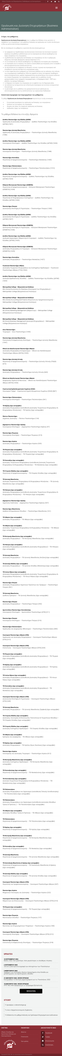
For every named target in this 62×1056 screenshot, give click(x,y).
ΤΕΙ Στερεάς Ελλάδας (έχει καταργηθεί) (15, 471)
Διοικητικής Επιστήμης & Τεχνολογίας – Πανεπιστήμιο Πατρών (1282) (27, 208)
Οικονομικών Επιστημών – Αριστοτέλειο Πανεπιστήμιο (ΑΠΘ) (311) (26, 612)
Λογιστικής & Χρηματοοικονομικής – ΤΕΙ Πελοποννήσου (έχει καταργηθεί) (29, 821)
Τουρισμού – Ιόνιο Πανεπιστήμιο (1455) (17, 332)
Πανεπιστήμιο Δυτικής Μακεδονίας (14, 130)
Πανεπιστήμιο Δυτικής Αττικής (13, 359)
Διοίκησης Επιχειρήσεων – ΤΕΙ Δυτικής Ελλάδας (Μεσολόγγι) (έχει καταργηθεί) (31, 566)
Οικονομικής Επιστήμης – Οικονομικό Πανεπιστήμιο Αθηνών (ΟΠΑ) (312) (28, 934)
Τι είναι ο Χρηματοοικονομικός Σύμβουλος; (18, 1010)
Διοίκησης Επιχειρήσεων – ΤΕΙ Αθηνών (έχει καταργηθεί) (23, 519)
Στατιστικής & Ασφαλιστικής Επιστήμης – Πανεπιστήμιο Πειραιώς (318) (28, 942)
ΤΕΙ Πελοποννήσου (9, 789)
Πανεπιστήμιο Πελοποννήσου (12, 166)
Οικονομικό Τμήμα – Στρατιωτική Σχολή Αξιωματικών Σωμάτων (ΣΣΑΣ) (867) (30, 391)
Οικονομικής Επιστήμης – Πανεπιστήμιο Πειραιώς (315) (22, 435)
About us (23, 1032)
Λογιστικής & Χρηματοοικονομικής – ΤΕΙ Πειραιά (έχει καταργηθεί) (26, 909)
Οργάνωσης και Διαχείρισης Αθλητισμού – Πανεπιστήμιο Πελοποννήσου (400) (30, 629)
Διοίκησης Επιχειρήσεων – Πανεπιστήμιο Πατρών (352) (22, 604)
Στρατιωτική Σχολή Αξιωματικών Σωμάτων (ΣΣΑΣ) (19, 389)
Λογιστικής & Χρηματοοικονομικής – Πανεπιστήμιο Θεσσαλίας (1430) (27, 160)
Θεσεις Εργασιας (23, 978)
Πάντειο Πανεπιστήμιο (10, 416)
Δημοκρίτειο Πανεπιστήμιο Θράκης (14, 424)
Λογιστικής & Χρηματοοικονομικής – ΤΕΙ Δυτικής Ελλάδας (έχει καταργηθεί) (30, 876)
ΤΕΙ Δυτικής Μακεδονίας (11, 479)
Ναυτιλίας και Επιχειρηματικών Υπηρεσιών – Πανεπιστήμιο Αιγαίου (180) (28, 926)
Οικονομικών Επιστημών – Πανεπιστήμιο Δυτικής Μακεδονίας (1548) (27, 151)
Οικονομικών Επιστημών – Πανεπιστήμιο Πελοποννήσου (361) (24, 399)
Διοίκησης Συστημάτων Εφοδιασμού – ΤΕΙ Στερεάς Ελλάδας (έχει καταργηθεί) (30, 728)
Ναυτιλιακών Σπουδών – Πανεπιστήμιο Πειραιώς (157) (22, 917)
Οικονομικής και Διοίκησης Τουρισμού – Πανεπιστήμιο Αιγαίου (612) (27, 753)
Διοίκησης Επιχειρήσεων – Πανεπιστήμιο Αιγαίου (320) (22, 443)
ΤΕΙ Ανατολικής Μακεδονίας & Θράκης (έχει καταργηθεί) (21, 863)
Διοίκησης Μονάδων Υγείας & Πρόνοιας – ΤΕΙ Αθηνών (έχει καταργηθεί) (28, 813)
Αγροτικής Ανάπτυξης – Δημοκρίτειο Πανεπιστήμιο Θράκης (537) (26, 503)
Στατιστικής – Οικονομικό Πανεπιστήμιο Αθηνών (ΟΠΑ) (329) (24, 648)
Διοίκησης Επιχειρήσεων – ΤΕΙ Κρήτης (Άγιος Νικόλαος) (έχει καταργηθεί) (29, 745)
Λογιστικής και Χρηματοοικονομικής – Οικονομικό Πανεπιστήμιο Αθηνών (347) (30, 884)
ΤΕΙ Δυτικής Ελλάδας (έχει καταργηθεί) (15, 563)
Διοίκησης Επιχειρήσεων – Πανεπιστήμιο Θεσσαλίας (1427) (24, 259)
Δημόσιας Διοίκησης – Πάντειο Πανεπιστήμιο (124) (21, 418)
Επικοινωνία (24, 1036)
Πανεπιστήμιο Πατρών (10, 206)
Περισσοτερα (31, 991)
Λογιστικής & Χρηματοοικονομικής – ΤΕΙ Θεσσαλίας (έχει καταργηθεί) (27, 848)
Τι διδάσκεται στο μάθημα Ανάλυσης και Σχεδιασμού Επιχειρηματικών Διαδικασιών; (31, 1015)
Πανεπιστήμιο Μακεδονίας (11, 509)
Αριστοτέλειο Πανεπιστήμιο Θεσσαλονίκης (17, 610)
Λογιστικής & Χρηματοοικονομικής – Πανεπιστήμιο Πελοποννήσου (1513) (29, 168)
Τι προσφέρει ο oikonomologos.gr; (15, 1005)
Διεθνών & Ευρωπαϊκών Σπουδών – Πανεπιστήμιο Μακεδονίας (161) (27, 511)
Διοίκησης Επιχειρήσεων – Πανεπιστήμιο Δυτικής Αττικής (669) (25, 372)
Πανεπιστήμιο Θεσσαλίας (11, 157)
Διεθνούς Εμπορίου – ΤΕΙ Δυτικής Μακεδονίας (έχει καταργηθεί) (25, 595)
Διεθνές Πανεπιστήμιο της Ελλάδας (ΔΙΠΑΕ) (17, 119)
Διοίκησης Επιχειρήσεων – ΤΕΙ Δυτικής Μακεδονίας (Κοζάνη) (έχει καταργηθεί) (31, 557)
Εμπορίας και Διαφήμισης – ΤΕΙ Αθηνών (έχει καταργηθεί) (23, 737)
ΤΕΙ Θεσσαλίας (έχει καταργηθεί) (13, 460)
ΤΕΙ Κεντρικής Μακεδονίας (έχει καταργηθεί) (17, 536)
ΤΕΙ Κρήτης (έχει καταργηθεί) (12, 405)
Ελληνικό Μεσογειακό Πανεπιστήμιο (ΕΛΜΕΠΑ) (18, 185)
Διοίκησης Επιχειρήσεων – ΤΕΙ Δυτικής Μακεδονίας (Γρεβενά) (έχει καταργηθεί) (31, 709)
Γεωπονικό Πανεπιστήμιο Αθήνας (13, 265)
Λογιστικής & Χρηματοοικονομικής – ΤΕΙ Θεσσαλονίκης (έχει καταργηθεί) (28, 772)
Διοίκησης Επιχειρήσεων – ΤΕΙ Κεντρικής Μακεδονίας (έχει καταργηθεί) (28, 538)
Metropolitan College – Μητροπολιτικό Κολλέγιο (18, 287)
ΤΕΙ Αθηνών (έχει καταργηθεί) (12, 517)
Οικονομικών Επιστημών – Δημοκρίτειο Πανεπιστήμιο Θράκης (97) (26, 427)
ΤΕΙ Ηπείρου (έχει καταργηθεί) (12, 490)
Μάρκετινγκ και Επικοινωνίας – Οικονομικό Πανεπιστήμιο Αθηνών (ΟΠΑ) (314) (30, 901)
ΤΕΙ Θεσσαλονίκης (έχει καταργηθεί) (14, 770)
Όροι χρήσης (24, 1041)
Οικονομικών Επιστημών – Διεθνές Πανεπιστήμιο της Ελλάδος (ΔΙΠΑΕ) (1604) (30, 143)
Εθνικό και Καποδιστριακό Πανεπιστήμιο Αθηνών (18, 348)
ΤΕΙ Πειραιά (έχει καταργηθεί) (12, 449)
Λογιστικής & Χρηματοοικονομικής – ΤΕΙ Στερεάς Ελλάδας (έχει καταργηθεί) (30, 473)
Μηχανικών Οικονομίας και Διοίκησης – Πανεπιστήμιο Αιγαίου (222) (27, 892)
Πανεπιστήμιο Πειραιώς (10, 433)
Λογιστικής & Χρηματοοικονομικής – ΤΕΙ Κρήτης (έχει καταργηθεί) (26, 829)
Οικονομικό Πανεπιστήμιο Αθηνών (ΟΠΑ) (16, 635)
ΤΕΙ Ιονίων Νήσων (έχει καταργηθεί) (14, 572)
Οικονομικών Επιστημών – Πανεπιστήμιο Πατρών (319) (22, 620)
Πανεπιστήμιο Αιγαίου (10, 441)
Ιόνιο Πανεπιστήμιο (9, 329)
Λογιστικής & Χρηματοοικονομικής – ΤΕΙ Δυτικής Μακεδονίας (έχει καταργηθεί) (31, 857)
